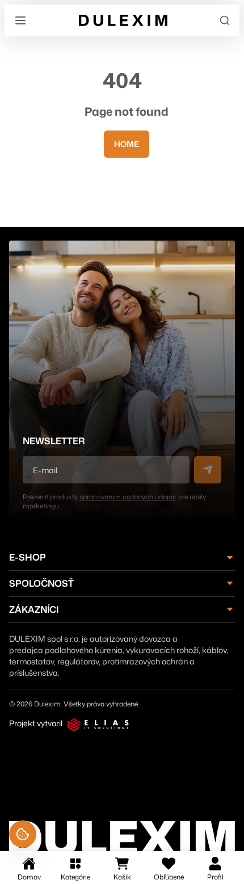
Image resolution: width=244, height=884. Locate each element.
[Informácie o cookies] (22, 834)
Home (126, 143)
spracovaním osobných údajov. (127, 497)
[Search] (224, 20)
